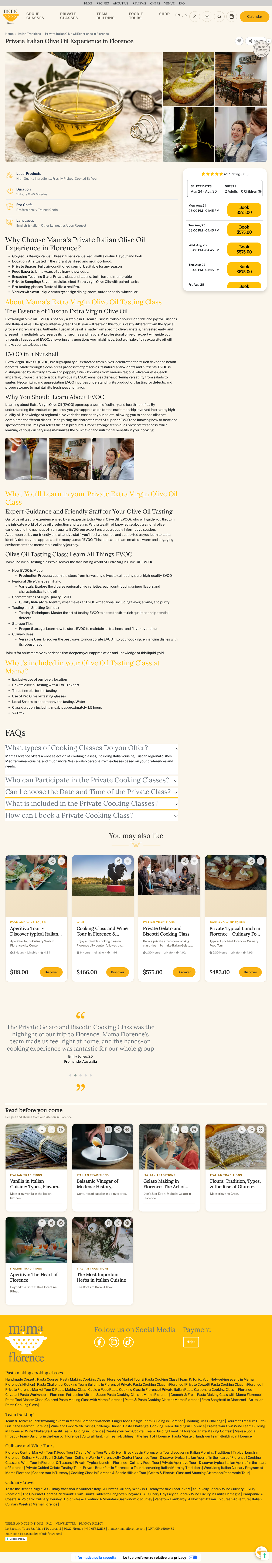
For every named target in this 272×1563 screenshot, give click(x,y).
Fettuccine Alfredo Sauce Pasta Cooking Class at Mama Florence (117, 1395)
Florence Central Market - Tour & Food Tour (39, 1452)
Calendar (254, 16)
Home (9, 33)
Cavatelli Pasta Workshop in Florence (34, 1395)
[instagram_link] (114, 1342)
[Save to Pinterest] (61, 1129)
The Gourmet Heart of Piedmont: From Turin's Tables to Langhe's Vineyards (81, 1494)
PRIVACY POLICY (91, 1523)
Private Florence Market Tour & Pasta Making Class (45, 1390)
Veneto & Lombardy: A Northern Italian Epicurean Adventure (202, 1499)
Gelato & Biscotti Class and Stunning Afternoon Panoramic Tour (198, 1473)
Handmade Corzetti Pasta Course (31, 1379)
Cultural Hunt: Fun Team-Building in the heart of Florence (125, 1436)
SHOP (164, 14)
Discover (51, 972)
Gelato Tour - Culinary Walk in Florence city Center (93, 1458)
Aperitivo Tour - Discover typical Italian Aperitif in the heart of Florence (190, 1458)
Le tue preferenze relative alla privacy (154, 1557)
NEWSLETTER (65, 1523)
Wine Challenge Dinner (103, 1426)
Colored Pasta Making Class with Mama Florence (83, 1400)
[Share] (52, 861)
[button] (70, 1075)
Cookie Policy (17, 1538)
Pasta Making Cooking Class (82, 1379)
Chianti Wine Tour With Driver (98, 1452)
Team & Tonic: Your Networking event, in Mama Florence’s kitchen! (57, 1421)
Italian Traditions (29, 33)
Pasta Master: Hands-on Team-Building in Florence (212, 1436)
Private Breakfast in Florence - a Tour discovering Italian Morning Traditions (142, 1468)
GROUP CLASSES (35, 16)
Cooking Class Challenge (205, 1421)
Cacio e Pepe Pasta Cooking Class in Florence (124, 1390)
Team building (19, 1414)
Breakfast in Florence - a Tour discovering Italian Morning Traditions (177, 1452)
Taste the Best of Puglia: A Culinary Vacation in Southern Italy (53, 1489)
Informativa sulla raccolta (95, 1557)
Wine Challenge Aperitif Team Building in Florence (64, 1431)
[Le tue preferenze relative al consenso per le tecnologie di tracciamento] (265, 1556)
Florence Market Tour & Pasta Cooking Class (142, 1379)
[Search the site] (219, 16)
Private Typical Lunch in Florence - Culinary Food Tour (117, 1463)
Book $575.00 (244, 210)
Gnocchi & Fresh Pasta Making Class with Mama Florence (215, 1395)
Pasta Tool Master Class (24, 1400)
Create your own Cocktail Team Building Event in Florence (151, 1431)
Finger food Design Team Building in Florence (147, 1421)
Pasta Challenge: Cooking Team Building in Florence (78, 1384)
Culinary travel (19, 1482)
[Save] (42, 1129)
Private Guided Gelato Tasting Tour (53, 1468)
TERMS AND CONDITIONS (24, 1523)
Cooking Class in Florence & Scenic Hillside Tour (108, 1473)
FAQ (49, 1523)
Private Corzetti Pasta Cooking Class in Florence (223, 1384)
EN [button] (177, 15)
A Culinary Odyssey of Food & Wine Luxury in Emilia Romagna (192, 1494)
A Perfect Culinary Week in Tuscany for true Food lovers (146, 1489)
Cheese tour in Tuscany (50, 1473)
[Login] (194, 16)
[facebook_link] (99, 1342)
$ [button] (186, 15)
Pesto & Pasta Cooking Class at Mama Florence (162, 1400)
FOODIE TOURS (136, 16)
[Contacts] (207, 16)
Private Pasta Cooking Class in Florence (152, 1384)
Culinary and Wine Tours (29, 1445)
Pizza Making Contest (215, 1431)
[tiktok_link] (128, 1342)
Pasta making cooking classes (34, 1372)
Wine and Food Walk (67, 1426)
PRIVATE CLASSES (69, 16)
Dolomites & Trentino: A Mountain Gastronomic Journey (108, 1499)
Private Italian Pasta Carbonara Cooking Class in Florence (207, 1390)
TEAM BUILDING (105, 16)
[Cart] (231, 16)
